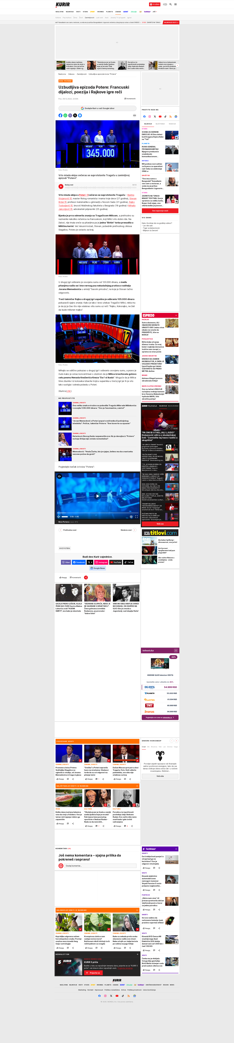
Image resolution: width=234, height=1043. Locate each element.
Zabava (71, 74)
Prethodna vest (69, 530)
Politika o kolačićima (112, 990)
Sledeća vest (126, 530)
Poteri (82, 195)
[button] (129, 99)
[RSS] (170, 116)
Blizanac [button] (154, 747)
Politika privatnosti (134, 990)
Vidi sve (160, 524)
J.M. (69, 391)
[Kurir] (63, 4)
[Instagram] (149, 116)
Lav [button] (164, 747)
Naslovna (62, 74)
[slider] (65, 516)
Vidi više (160, 776)
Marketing (82, 990)
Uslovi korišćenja (149, 990)
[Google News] (175, 116)
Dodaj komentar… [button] (74, 866)
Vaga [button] (176, 747)
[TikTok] (165, 116)
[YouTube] (160, 116)
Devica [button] (169, 747)
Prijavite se (95, 973)
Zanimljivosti (82, 74)
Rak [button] (160, 747)
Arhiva (123, 990)
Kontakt (90, 990)
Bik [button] (148, 747)
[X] (155, 116)
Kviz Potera (64, 548)
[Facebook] (144, 116)
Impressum (99, 990)
